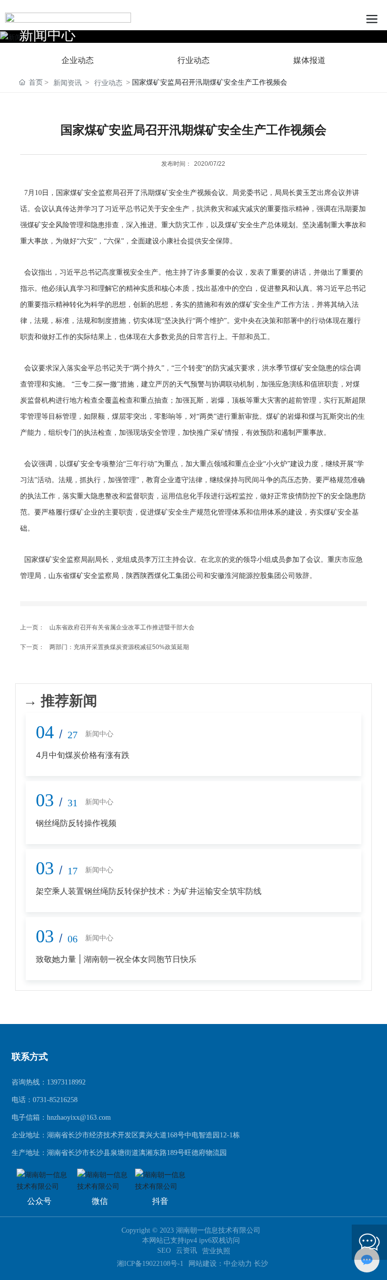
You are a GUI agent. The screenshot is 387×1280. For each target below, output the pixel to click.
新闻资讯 (67, 83)
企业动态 (77, 60)
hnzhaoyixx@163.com (79, 1117)
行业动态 (193, 60)
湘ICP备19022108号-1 (150, 1263)
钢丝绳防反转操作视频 (76, 823)
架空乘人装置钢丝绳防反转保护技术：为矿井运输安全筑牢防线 (149, 891)
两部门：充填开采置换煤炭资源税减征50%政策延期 (119, 647)
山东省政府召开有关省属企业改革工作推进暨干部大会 (122, 627)
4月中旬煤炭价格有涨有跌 (83, 755)
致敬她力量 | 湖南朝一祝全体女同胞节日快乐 (116, 959)
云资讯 (186, 1250)
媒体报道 (309, 60)
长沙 (261, 1263)
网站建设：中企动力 (221, 1263)
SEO (164, 1250)
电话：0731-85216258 (45, 1100)
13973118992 (66, 1082)
